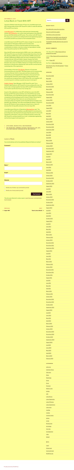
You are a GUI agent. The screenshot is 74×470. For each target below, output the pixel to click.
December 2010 (50, 299)
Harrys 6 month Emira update (53, 32)
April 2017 (48, 159)
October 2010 (49, 304)
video (47, 434)
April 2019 (48, 116)
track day (48, 429)
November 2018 (50, 127)
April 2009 (48, 353)
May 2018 (48, 135)
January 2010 (49, 329)
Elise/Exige (48, 377)
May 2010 (48, 318)
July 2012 (48, 253)
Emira (47, 380)
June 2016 (48, 167)
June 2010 (48, 315)
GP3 (39, 127)
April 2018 (48, 137)
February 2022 (49, 92)
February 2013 (49, 237)
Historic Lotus (49, 388)
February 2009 (49, 358)
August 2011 (49, 277)
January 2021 (49, 100)
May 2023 (48, 78)
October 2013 (49, 218)
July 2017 (48, 156)
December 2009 (50, 331)
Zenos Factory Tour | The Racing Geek (55, 65)
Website (6, 180)
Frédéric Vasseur (8, 83)
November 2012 (50, 245)
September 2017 (50, 151)
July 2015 (48, 189)
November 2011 (50, 272)
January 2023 (49, 84)
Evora (47, 383)
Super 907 (52, 60)
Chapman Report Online (24, 5)
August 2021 (49, 97)
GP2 (36, 127)
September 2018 (50, 129)
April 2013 (48, 232)
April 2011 (48, 288)
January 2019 (49, 121)
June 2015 (48, 191)
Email (6, 172)
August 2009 (49, 342)
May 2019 (48, 113)
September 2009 (50, 339)
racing (47, 420)
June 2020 (48, 105)
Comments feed (50, 450)
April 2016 (48, 170)
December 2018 (50, 124)
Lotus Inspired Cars (50, 404)
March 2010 (49, 323)
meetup (48, 412)
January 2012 (49, 267)
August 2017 (49, 154)
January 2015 (49, 197)
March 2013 (49, 234)
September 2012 (50, 248)
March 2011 (49, 291)
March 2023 (49, 81)
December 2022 (50, 86)
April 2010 (48, 320)
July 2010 (48, 312)
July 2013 (48, 224)
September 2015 (50, 183)
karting (47, 391)
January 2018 (49, 145)
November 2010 (50, 302)
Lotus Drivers (49, 396)
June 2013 (48, 226)
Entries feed (49, 448)
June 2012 (48, 256)
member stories (49, 415)
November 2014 (50, 199)
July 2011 (48, 280)
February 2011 (49, 294)
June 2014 (48, 213)
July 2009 (48, 345)
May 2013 (48, 229)
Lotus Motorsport (9, 31)
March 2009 (49, 355)
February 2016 (49, 172)
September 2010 (50, 307)
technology (48, 426)
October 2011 (49, 275)
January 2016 (49, 175)
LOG (47, 394)
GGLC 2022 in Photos (57, 63)
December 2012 (50, 242)
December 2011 (50, 269)
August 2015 (49, 186)
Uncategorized (27, 125)
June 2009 (48, 347)
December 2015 (50, 178)
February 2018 (49, 143)
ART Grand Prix (13, 33)
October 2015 (49, 180)
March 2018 (49, 140)
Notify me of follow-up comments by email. (17, 187)
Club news (48, 372)
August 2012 (49, 250)
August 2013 (49, 221)
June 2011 (48, 283)
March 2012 (49, 261)
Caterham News (50, 369)
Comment (7, 145)
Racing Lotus (18, 125)
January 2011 (49, 296)
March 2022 (49, 89)
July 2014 (48, 210)
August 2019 (49, 108)
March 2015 (49, 194)
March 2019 (49, 119)
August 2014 (49, 207)
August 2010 (49, 310)
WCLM (47, 437)
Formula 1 (48, 385)
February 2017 (49, 164)
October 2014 (49, 202)
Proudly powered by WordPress (11, 466)
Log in (47, 445)
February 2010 (49, 326)
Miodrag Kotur (30, 109)
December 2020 (50, 102)
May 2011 (48, 285)
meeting (48, 410)
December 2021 (50, 94)
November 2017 (50, 148)
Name (6, 165)
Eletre (47, 375)
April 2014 (48, 215)
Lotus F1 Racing (50, 402)
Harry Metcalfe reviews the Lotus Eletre (55, 29)
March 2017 (49, 162)
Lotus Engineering (50, 399)
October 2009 (49, 337)
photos (47, 418)
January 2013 (49, 240)
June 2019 (48, 110)
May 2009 (48, 350)
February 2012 (49, 264)
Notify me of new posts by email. (14, 190)
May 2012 (48, 259)
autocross (48, 367)
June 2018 (48, 132)
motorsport (32, 129)
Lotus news (9, 125)
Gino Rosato (21, 69)
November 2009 (50, 334)
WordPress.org (49, 453)
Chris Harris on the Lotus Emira (53, 34)
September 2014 (50, 205)
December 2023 (50, 75)
